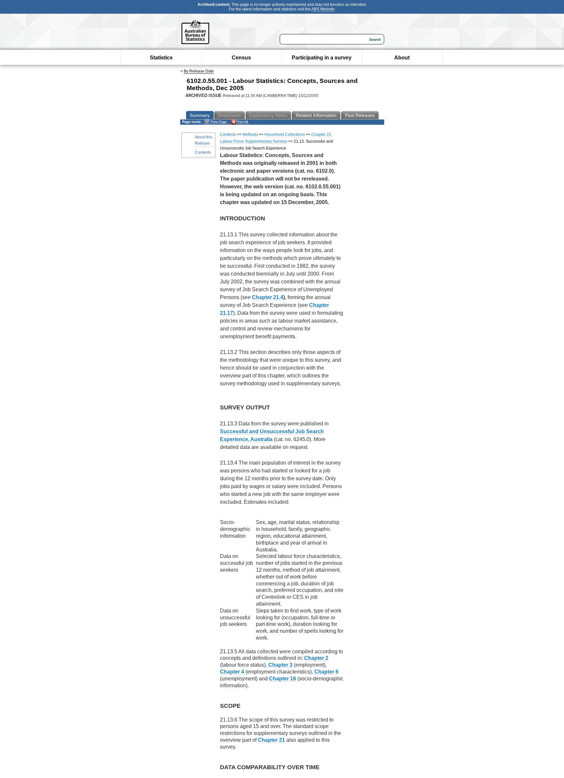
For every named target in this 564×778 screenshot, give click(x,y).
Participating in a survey (322, 57)
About (402, 57)
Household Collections (284, 134)
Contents (203, 152)
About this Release (203, 140)
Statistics (161, 57)
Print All (242, 122)
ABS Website (323, 9)
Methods (250, 134)
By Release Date (199, 71)
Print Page (218, 122)
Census (241, 57)
